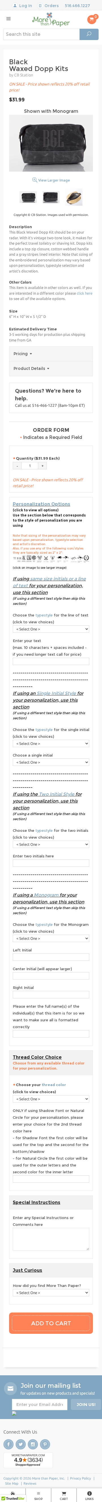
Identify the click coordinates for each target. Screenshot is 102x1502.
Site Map (11, 1483)
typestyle (44, 615)
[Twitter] (21, 1444)
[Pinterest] (45, 1444)
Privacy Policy (80, 1478)
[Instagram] (33, 1444)
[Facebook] (8, 1444)
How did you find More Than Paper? (47, 1285)
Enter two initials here (33, 856)
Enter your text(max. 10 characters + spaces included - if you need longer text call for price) (50, 647)
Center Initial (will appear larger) (42, 968)
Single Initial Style (56, 693)
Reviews (30, 1483)
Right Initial (23, 987)
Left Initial (22, 950)
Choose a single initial (33, 755)
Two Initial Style (56, 794)
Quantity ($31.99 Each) (38, 458)
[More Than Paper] (50, 19)
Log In (25, 5)
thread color (54, 1084)
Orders (51, 5)
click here (84, 293)
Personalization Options (41, 504)
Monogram (46, 895)
